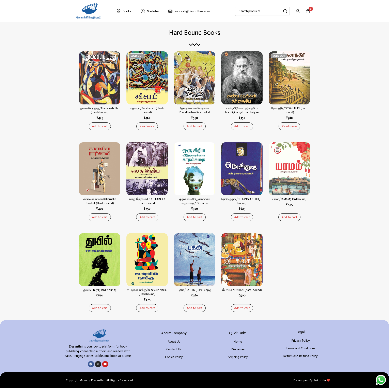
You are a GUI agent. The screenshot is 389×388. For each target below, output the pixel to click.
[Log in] (298, 11)
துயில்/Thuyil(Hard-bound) (99, 290)
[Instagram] (98, 364)
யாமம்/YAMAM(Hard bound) (289, 199)
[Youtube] (105, 364)
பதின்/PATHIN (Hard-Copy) (194, 290)
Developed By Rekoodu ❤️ (312, 380)
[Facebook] (91, 364)
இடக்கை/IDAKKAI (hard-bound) (242, 290)
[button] (100, 126)
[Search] (285, 11)
